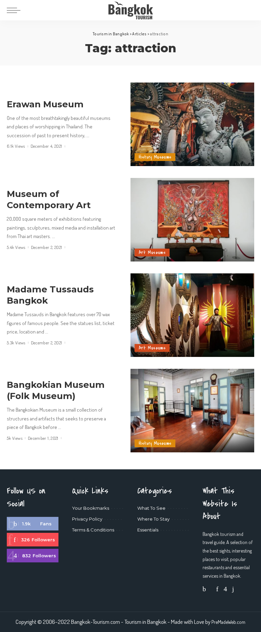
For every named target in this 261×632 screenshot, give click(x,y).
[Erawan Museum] (192, 124)
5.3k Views (16, 343)
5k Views (14, 438)
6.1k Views (16, 146)
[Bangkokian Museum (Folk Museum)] (192, 410)
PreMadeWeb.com (228, 622)
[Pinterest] (32, 539)
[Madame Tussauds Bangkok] (192, 315)
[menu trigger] (15, 10)
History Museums (155, 157)
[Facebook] (32, 523)
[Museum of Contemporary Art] (192, 219)
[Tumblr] (233, 589)
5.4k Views (16, 247)
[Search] (249, 10)
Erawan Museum (45, 104)
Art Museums (152, 252)
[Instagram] (32, 555)
